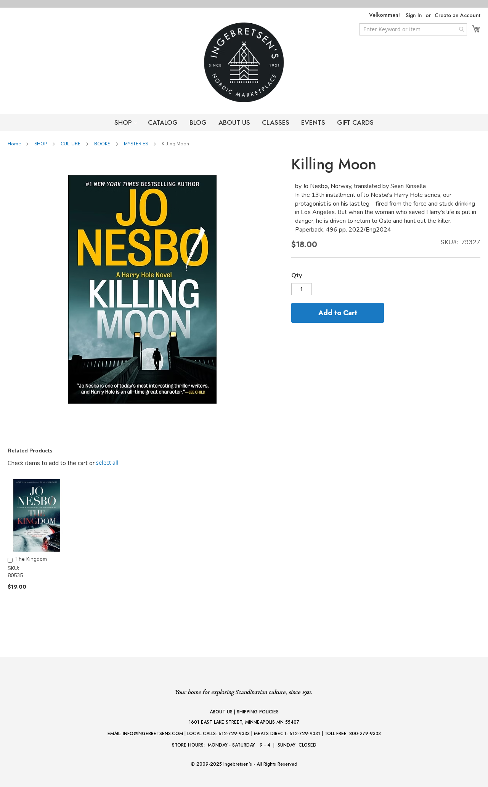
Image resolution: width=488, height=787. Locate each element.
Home (14, 144)
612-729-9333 (234, 733)
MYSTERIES (136, 144)
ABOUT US (234, 122)
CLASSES (275, 122)
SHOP (124, 122)
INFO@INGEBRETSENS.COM (153, 733)
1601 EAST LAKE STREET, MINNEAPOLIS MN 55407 (244, 722)
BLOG (198, 122)
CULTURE (70, 144)
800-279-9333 (365, 733)
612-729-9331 (304, 733)
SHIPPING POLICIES (258, 711)
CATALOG (163, 122)
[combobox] (413, 29)
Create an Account (457, 15)
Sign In (414, 15)
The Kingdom (31, 559)
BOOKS (102, 144)
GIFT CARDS (355, 122)
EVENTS (313, 122)
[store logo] (244, 62)
